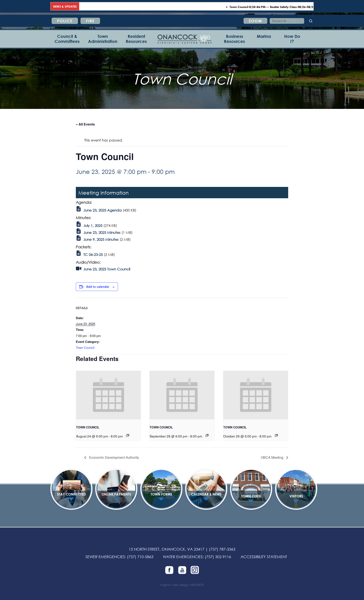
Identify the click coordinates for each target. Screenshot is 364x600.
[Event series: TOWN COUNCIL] (127, 435)
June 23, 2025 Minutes (101, 232)
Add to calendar (97, 286)
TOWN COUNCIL (87, 427)
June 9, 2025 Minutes (101, 239)
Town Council (85, 347)
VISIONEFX (197, 585)
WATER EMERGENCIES (183, 556)
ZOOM (255, 21)
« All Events (85, 124)
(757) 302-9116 (218, 556)
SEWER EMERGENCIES (105, 556)
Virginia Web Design (174, 585)
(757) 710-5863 (140, 556)
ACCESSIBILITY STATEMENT (264, 556)
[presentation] (108, 395)
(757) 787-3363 (222, 549)
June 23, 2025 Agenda (102, 210)
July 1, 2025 (92, 225)
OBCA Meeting (272, 457)
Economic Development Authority (113, 457)
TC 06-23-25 (93, 254)
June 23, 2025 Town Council (106, 269)
